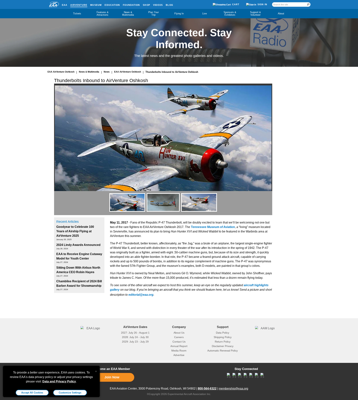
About (281, 13)
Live (204, 13)
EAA (64, 5)
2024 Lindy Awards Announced (78, 244)
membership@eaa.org (233, 388)
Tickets (77, 13)
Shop (146, 5)
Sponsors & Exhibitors (230, 13)
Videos (158, 5)
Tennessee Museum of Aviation (213, 227)
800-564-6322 (207, 388)
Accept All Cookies (32, 392)
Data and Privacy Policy (59, 381)
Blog (169, 5)
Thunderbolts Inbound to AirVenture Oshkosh (171, 72)
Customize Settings (70, 392)
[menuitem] (77, 13)
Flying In (179, 13)
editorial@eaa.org (140, 294)
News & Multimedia (128, 13)
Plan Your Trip (153, 13)
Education (112, 5)
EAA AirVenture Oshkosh (61, 72)
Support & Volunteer (255, 13)
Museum (96, 5)
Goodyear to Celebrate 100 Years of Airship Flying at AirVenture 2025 (75, 231)
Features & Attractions (103, 13)
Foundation (131, 5)
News (107, 72)
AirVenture (78, 5)
